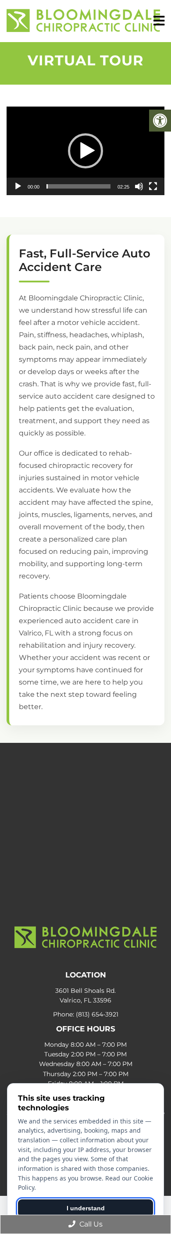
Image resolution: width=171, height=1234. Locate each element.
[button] (85, 150)
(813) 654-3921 (97, 1014)
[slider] (78, 186)
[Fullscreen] (153, 186)
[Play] (18, 186)
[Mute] (139, 186)
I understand (86, 1208)
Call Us (90, 1224)
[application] (85, 151)
